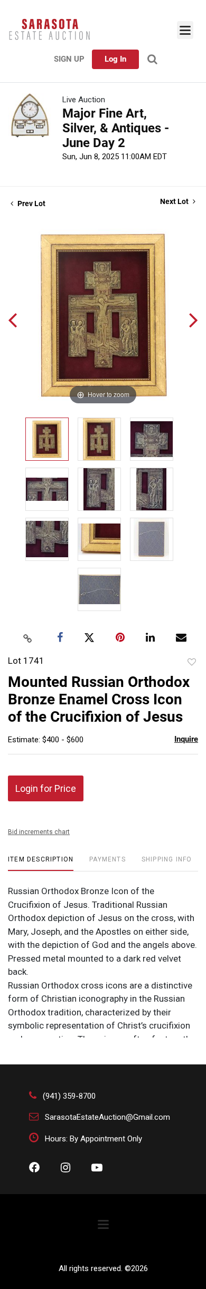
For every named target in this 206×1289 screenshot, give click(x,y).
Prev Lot (30, 203)
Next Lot (175, 201)
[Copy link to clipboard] (28, 638)
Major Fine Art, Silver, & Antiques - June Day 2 (115, 128)
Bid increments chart (39, 832)
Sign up (69, 59)
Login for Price (45, 788)
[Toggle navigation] (185, 30)
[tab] (40, 863)
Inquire (186, 739)
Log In (115, 59)
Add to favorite (191, 662)
